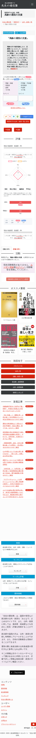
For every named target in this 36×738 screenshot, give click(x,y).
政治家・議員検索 (18, 382)
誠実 (6, 87)
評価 (8, 129)
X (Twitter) (17, 672)
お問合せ (4, 720)
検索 (17, 554)
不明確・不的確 (26, 83)
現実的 (7, 85)
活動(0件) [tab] (6, 249)
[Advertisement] (18, 522)
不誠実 (23, 87)
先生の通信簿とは (7, 699)
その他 (7, 90)
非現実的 (24, 85)
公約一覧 (18, 371)
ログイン (20, 267)
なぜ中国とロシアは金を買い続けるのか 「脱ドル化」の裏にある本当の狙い (13, 454)
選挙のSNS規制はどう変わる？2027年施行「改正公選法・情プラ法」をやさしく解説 (13, 426)
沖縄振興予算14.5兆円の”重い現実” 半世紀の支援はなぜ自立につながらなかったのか (13, 409)
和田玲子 (14, 69)
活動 (18, 129)
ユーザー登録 (5, 706)
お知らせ (4, 717)
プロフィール (18, 366)
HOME (3, 685)
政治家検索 (4, 692)
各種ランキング (18, 392)
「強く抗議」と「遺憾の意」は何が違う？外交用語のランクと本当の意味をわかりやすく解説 (13, 417)
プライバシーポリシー (8, 724)
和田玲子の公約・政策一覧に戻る (18, 121)
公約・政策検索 (18, 387)
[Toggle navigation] (32, 4)
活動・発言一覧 (18, 376)
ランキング (17, 571)
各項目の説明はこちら (18, 108)
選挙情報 (17, 604)
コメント (6, 93)
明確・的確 (9, 83)
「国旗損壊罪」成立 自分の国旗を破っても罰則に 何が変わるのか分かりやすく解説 (13, 445)
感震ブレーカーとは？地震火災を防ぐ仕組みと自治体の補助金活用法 (13, 462)
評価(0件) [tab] (16, 249)
